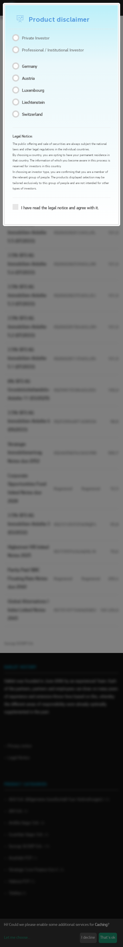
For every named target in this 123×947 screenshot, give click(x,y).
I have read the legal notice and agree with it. (60, 208)
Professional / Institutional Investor (53, 50)
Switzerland (33, 115)
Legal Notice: (23, 136)
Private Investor (35, 38)
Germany (30, 67)
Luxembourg (34, 91)
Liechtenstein (34, 103)
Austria (29, 79)
